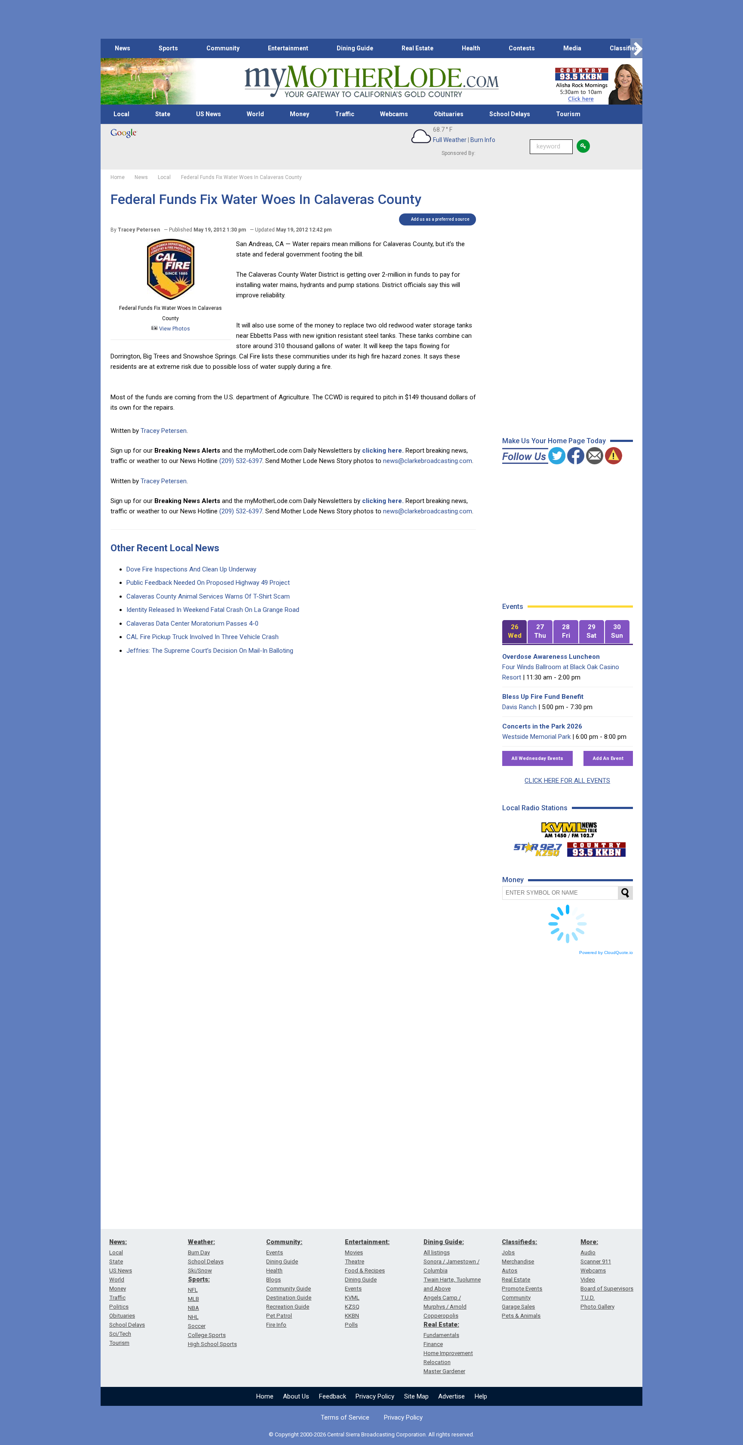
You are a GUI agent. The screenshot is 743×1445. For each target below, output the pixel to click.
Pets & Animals (521, 1315)
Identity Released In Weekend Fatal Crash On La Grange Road (212, 610)
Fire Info (276, 1324)
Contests (522, 48)
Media (572, 48)
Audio (588, 1252)
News (122, 48)
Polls (351, 1324)
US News (208, 114)
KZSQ (352, 1306)
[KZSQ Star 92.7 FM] (534, 847)
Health (471, 48)
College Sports (207, 1335)
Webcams (394, 114)
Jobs (508, 1252)
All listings (437, 1252)
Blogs (273, 1279)
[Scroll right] (636, 48)
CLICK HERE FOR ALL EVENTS (567, 780)
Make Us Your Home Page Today (554, 441)
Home (264, 1396)
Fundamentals (441, 1335)
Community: (284, 1242)
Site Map (416, 1396)
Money (299, 114)
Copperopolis (441, 1315)
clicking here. (383, 450)
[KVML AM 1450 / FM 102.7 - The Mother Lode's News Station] (569, 827)
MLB (193, 1299)
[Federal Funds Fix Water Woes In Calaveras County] (170, 298)
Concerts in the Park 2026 (542, 726)
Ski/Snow (200, 1270)
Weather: (201, 1242)
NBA (193, 1308)
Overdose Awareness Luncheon (551, 657)
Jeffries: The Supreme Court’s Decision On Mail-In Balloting (209, 651)
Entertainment (288, 48)
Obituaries (449, 114)
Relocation (437, 1362)
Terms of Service (345, 1417)
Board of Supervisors (606, 1288)
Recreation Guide (287, 1306)
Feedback (332, 1396)
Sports (168, 48)
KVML (352, 1297)
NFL (193, 1290)
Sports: (199, 1279)
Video (587, 1279)
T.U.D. (587, 1297)
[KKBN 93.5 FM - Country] (596, 847)
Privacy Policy (375, 1396)
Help (481, 1396)
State (162, 114)
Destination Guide (288, 1297)
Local (121, 114)
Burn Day (199, 1252)
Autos (509, 1270)
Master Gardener (444, 1371)
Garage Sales (518, 1306)
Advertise (451, 1396)
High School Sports (212, 1344)
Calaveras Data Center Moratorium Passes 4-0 (192, 623)
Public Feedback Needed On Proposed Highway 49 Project (208, 583)
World (255, 114)
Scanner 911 (595, 1261)
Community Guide (288, 1288)
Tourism (568, 114)
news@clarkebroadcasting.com (427, 461)
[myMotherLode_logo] (371, 81)
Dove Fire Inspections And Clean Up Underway (191, 569)
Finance (433, 1344)
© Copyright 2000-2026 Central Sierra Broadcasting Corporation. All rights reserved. (371, 1434)
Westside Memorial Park (536, 737)
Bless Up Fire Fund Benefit (542, 697)
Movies (354, 1252)
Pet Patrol (279, 1315)
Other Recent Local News (165, 548)
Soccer (197, 1326)
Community (222, 48)
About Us (296, 1396)
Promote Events (522, 1288)
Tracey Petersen (164, 431)
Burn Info (482, 139)
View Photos (174, 328)
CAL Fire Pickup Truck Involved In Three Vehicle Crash (202, 637)
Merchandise (518, 1261)
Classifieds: (519, 1242)
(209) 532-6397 (240, 461)
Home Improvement (448, 1353)
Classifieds (626, 48)
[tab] (514, 632)
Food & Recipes (365, 1270)
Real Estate (417, 48)
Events (274, 1252)
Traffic (344, 114)
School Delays (509, 114)
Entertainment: (367, 1242)
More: (589, 1242)
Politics (119, 1306)
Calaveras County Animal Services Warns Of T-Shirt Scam (208, 596)
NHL (193, 1317)
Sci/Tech (120, 1334)
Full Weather (450, 139)
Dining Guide (355, 48)
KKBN (352, 1315)
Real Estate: (441, 1324)
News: (118, 1242)
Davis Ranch (519, 707)
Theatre (354, 1261)
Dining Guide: (444, 1242)
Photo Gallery (597, 1306)
